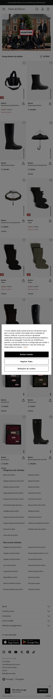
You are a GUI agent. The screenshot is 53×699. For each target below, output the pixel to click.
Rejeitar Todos (27, 362)
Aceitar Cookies (26, 354)
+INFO (25, 347)
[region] (26, 349)
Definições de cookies (27, 369)
